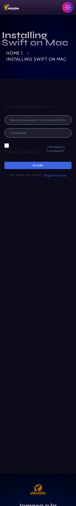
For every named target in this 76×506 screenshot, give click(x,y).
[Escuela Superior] (11, 7)
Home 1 (14, 53)
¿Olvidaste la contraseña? (56, 149)
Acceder (38, 165)
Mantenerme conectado (21, 152)
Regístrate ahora (55, 175)
